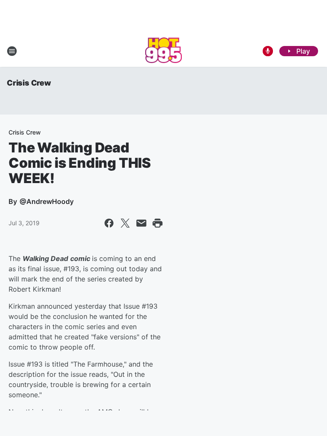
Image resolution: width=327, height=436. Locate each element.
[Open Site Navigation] (12, 51)
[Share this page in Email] (141, 223)
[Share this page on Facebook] (109, 223)
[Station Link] (163, 51)
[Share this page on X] (125, 223)
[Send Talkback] (268, 51)
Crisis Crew (29, 82)
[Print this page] (158, 223)
